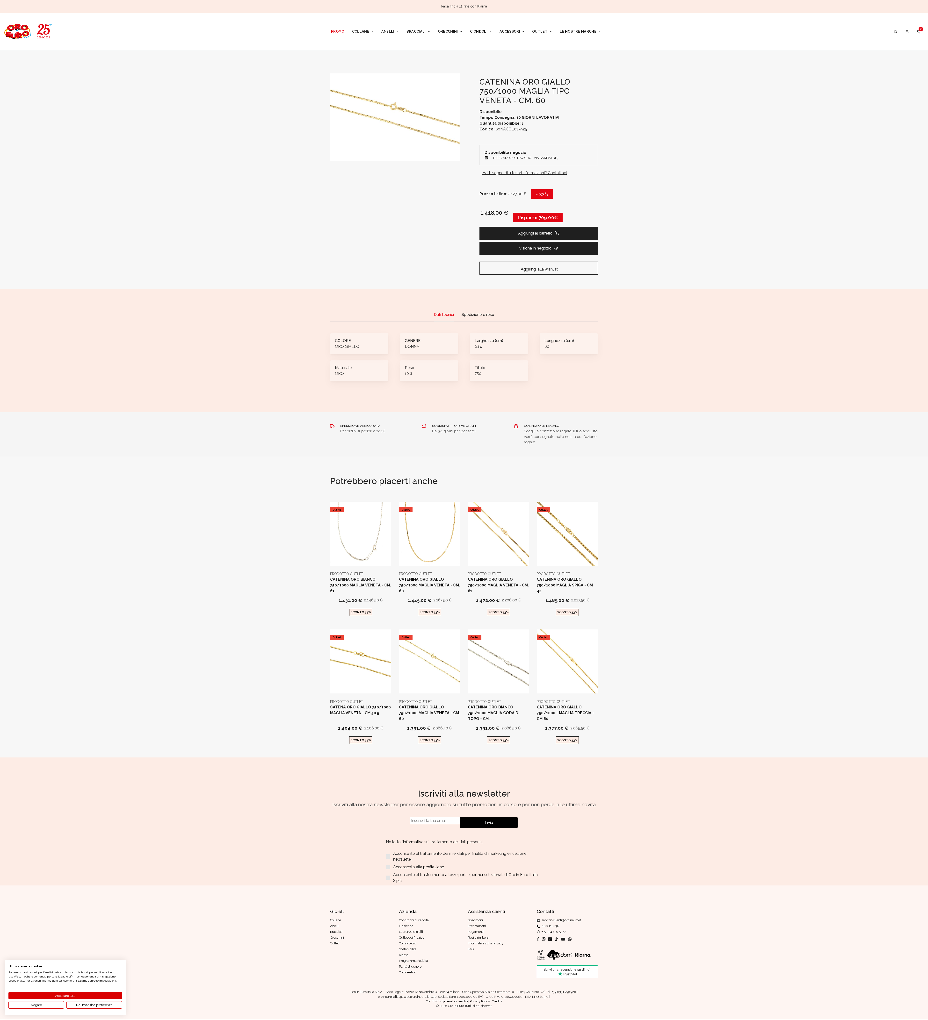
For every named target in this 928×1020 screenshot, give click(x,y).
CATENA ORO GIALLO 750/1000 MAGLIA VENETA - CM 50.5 (360, 710)
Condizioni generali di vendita (447, 1001)
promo (337, 31)
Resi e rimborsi (478, 937)
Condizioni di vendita (414, 920)
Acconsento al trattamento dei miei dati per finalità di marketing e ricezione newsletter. (459, 856)
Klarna (403, 955)
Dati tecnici (444, 314)
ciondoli (479, 31)
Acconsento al (465, 877)
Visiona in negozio (535, 248)
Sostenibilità (407, 949)
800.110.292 (549, 926)
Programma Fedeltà (413, 961)
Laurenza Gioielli (411, 932)
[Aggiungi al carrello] (361, 558)
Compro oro (407, 943)
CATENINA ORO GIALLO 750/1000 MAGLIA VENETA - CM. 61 (498, 585)
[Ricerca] (895, 31)
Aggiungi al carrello (535, 233)
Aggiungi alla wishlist (539, 269)
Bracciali (416, 31)
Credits (497, 1001)
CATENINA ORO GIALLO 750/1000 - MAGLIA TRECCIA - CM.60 (565, 713)
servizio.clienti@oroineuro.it (560, 920)
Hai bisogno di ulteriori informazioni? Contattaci (524, 173)
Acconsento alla (418, 867)
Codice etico (407, 972)
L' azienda (406, 926)
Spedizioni (475, 920)
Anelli (387, 31)
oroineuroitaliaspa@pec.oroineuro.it (403, 997)
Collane (360, 31)
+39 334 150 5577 (553, 932)
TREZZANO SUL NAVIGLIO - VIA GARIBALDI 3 (525, 158)
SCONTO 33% (361, 612)
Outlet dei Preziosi (412, 937)
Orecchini (448, 31)
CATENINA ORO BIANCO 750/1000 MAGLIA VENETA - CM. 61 (360, 585)
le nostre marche (578, 31)
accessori (510, 31)
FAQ (471, 949)
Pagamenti (476, 932)
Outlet (540, 31)
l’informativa (413, 842)
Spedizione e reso (478, 314)
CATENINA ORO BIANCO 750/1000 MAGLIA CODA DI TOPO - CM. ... (493, 713)
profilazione (433, 867)
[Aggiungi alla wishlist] (372, 558)
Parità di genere (410, 966)
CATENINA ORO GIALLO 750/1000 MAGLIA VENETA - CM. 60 (429, 585)
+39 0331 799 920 (564, 992)
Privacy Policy (480, 1001)
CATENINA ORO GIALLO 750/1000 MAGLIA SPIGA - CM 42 (565, 585)
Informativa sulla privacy (485, 943)
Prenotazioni (477, 926)
